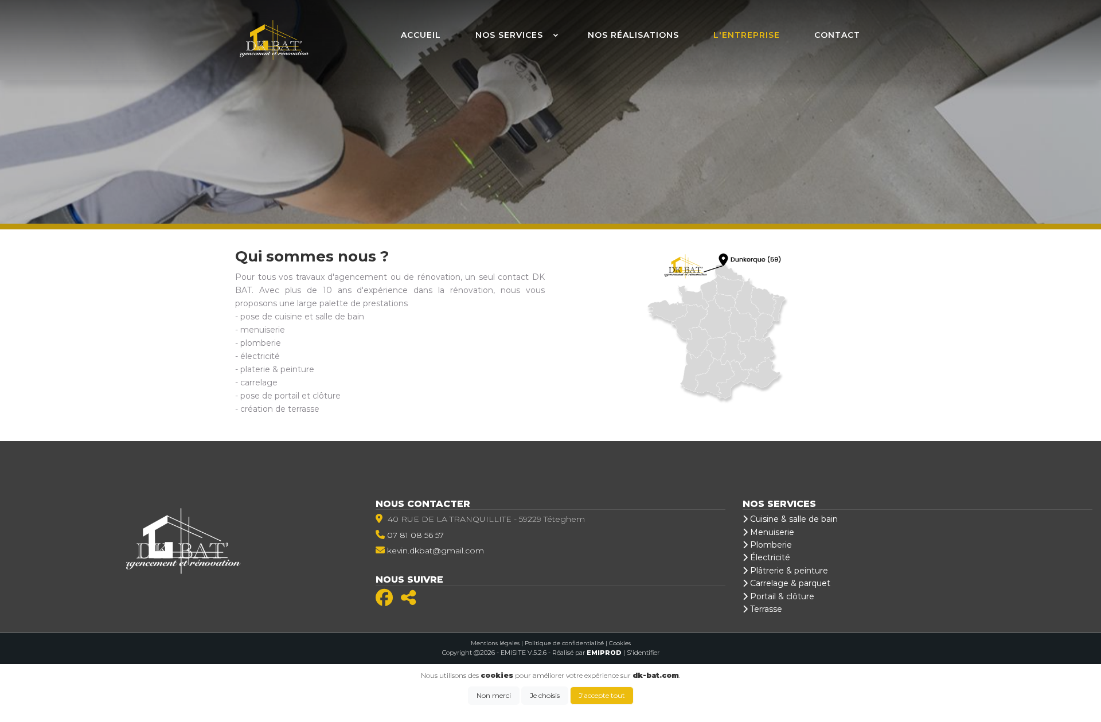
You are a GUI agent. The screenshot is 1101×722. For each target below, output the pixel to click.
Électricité (769, 557)
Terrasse (765, 609)
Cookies (620, 643)
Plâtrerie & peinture (788, 570)
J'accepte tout (602, 695)
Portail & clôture (781, 596)
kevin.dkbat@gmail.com (435, 550)
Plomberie (770, 545)
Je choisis (545, 695)
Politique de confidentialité (564, 643)
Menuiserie (771, 532)
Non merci (494, 695)
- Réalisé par (585, 653)
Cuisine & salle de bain (793, 519)
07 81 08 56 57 (415, 535)
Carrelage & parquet (789, 583)
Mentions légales (495, 643)
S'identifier (643, 653)
